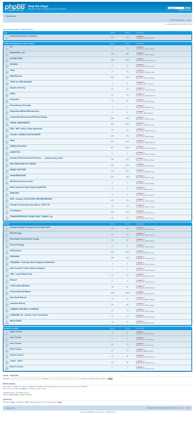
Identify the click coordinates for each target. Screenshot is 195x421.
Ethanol (13, 280)
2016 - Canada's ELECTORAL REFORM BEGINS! (31, 199)
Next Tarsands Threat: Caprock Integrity (27, 268)
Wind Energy (15, 233)
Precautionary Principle (20, 105)
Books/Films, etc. (17, 53)
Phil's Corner (16, 349)
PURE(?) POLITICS (18, 146)
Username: (7, 378)
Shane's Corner (17, 355)
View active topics (27, 29)
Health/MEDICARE (18, 175)
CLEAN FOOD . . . (18, 58)
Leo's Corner (15, 343)
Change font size (189, 15)
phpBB (90, 412)
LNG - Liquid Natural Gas (21, 274)
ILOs (5, 33)
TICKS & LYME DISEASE (21, 82)
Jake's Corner (16, 331)
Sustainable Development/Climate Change (28, 117)
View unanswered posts (11, 29)
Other (12, 140)
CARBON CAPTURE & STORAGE (24, 309)
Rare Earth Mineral (18, 297)
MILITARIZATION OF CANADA (23, 164)
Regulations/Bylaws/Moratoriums (24, 111)
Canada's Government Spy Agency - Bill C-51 (30, 205)
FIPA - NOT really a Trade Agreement (26, 129)
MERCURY (14, 193)
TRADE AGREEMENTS (20, 123)
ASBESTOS (15, 152)
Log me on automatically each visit (93, 378)
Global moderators (26, 394)
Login (189, 20)
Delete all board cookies (162, 408)
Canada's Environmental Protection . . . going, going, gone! (36, 158)
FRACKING (15, 256)
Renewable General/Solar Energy (24, 239)
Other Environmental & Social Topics (19, 43)
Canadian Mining (17, 303)
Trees (12, 70)
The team (149, 408)
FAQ (173, 20)
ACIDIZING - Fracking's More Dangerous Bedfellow (32, 262)
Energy (7, 224)
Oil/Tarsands (15, 251)
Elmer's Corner (16, 367)
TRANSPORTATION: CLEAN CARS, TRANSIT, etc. (31, 216)
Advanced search (184, 10)
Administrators (14, 394)
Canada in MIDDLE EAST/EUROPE (25, 134)
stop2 (59, 402)
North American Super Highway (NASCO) (28, 187)
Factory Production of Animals (23, 36)
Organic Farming (17, 88)
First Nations (15, 211)
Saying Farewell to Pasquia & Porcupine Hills (30, 227)
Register (181, 20)
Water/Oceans (16, 76)
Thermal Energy (17, 245)
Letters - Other (16, 361)
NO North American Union (21, 181)
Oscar (140, 36)
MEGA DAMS (16, 321)
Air (11, 47)
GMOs (12, 94)
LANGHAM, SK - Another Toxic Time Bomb (29, 315)
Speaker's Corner (11, 328)
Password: (45, 378)
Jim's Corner (15, 337)
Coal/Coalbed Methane (20, 286)
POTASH (14, 64)
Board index (11, 16)
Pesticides (14, 99)
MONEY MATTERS (18, 170)
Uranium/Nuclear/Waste (20, 292)
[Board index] (16, 7)
